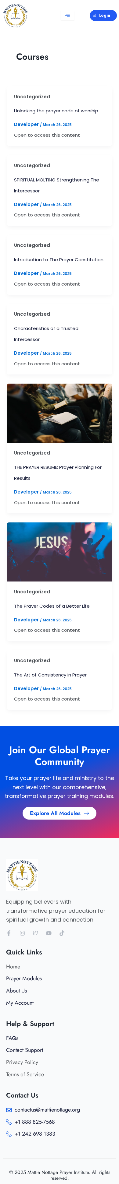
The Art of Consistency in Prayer (50, 675)
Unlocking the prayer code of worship (56, 110)
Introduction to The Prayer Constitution (58, 259)
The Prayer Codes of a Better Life (52, 606)
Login (104, 15)
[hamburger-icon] (67, 15)
